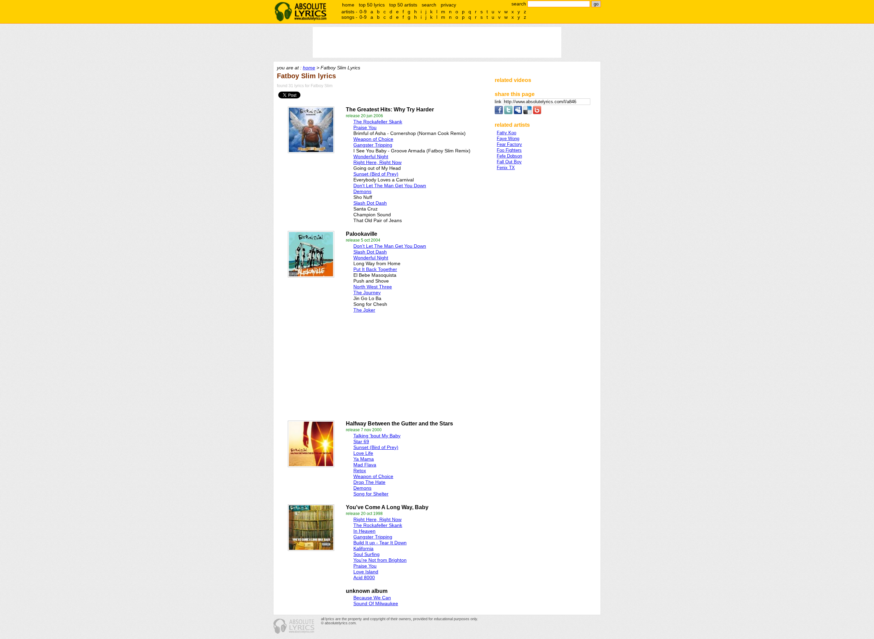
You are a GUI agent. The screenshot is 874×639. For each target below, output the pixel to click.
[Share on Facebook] (499, 112)
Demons (362, 191)
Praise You (365, 127)
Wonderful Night (370, 156)
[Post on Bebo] (537, 112)
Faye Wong (508, 138)
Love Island (365, 571)
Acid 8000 (364, 577)
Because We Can (372, 597)
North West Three (372, 286)
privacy (448, 5)
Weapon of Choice (373, 139)
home (348, 5)
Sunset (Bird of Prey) (375, 174)
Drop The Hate (369, 482)
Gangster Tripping (372, 145)
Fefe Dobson (509, 156)
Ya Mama (363, 459)
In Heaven (364, 531)
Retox (359, 470)
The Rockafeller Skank (377, 121)
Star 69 (361, 441)
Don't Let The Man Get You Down (389, 185)
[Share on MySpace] (518, 112)
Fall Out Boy (509, 161)
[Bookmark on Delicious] (527, 112)
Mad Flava (364, 464)
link (499, 101)
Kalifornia (363, 548)
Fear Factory (509, 144)
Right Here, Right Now (377, 162)
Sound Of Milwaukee (375, 603)
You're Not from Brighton (380, 560)
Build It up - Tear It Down (380, 542)
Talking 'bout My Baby (376, 435)
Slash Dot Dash (370, 203)
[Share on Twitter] (508, 112)
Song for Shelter (371, 494)
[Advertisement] (352, 365)
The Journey (367, 292)
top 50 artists (403, 5)
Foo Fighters (509, 150)
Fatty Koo (506, 132)
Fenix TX (506, 167)
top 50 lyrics (372, 5)
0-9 (363, 11)
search (429, 5)
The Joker (364, 310)
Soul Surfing (366, 554)
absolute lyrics (300, 12)
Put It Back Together (375, 269)
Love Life (363, 453)
